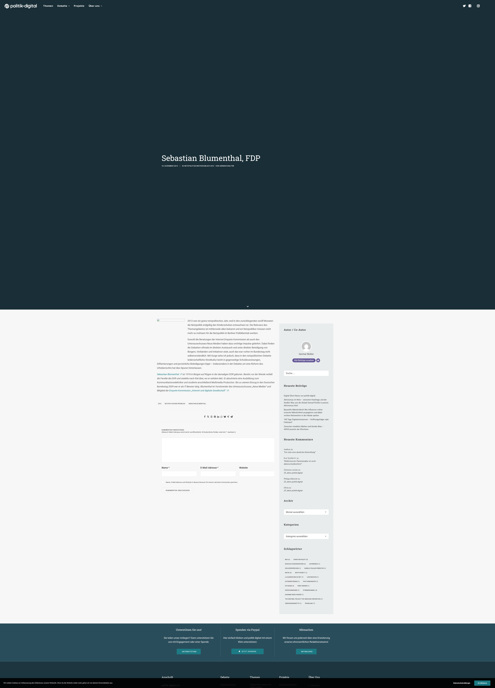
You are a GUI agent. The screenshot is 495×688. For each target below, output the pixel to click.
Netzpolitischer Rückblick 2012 (199, 166)
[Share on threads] (211, 416)
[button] (489, 5)
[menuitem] (48, 5)
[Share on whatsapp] (221, 416)
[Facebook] (471, 5)
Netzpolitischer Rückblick (175, 404)
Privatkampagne (292, 590)
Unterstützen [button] (189, 652)
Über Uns (314, 677)
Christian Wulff (300, 559)
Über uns (94, 6)
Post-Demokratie (310, 581)
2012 (159, 404)
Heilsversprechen (293, 568)
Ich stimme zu (482, 683)
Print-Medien (303, 586)
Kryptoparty (301, 573)
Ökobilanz (310, 603)
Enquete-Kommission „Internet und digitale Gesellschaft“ (197, 390)
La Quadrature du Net (294, 577)
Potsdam (289, 586)
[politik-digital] (21, 6)
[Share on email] (231, 416)
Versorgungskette (293, 603)
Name (166, 467)
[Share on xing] (228, 416)
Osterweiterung (292, 581)
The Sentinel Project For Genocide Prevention (304, 599)
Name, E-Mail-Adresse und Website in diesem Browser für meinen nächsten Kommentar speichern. (202, 482)
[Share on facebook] (204, 416)
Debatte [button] (62, 6)
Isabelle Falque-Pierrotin (315, 568)
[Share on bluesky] (224, 416)
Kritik (288, 573)
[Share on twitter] (208, 416)
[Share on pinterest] (214, 416)
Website (243, 467)
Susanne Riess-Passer (294, 594)
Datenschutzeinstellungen (461, 683)
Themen (48, 6)
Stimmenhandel (310, 590)
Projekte (79, 6)
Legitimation (313, 577)
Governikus (314, 564)
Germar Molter (227, 166)
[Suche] (306, 373)
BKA (287, 559)
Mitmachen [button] (306, 652)
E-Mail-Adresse (209, 467)
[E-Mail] (318, 360)
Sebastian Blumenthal (168, 374)
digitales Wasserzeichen (295, 564)
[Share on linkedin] (218, 416)
